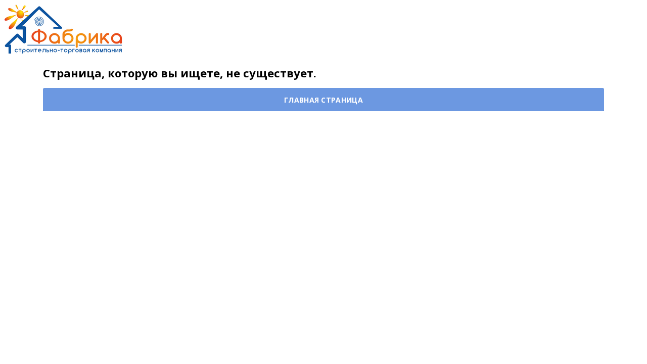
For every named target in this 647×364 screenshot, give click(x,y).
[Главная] (63, 28)
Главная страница (323, 100)
